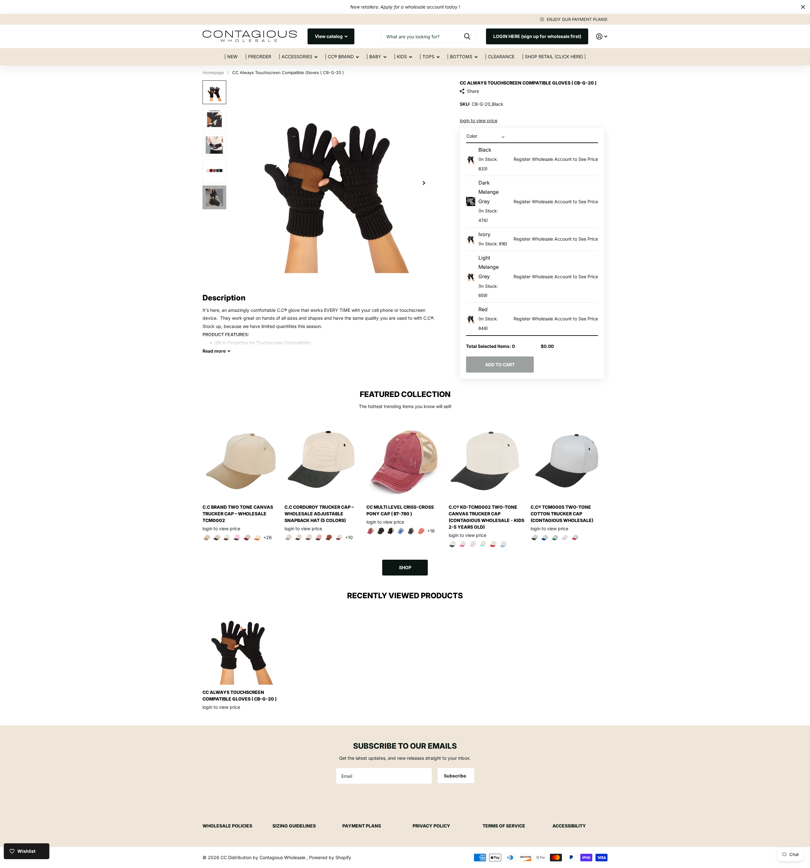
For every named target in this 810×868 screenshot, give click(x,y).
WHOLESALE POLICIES (227, 825)
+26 (267, 537)
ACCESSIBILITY (569, 825)
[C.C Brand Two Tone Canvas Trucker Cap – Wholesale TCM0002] (240, 461)
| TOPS (427, 56)
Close (803, 7)
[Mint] (483, 544)
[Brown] (227, 537)
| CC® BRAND (339, 56)
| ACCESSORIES (295, 56)
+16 (431, 530)
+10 (349, 537)
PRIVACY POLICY (431, 825)
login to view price (478, 120)
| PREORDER (258, 56)
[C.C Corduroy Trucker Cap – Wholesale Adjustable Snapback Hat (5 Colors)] (322, 461)
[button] (424, 182)
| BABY (373, 56)
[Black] (217, 537)
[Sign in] (602, 36)
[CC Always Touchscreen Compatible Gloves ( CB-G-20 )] (240, 646)
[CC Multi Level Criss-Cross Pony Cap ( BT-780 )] (404, 461)
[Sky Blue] (503, 544)
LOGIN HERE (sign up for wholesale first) (537, 36)
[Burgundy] (247, 537)
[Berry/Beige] (370, 531)
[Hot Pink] (463, 544)
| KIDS (400, 56)
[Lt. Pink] (565, 537)
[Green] (555, 537)
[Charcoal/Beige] (411, 531)
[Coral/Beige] (421, 531)
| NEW (231, 56)
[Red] (493, 544)
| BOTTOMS (459, 56)
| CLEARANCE (499, 56)
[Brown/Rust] (329, 537)
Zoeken (467, 36)
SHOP (405, 567)
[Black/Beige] (391, 531)
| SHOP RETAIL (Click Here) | (554, 56)
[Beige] (206, 537)
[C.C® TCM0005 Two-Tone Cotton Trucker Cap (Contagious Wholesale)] (569, 461)
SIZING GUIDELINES (294, 825)
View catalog (329, 36)
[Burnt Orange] (257, 537)
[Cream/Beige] (288, 537)
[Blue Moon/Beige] (401, 531)
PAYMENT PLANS (361, 825)
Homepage (213, 72)
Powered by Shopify (330, 857)
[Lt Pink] (473, 544)
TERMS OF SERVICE (504, 825)
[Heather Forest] (545, 537)
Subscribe (455, 775)
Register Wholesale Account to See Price (556, 159)
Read (214, 351)
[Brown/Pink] (237, 537)
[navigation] (214, 92)
